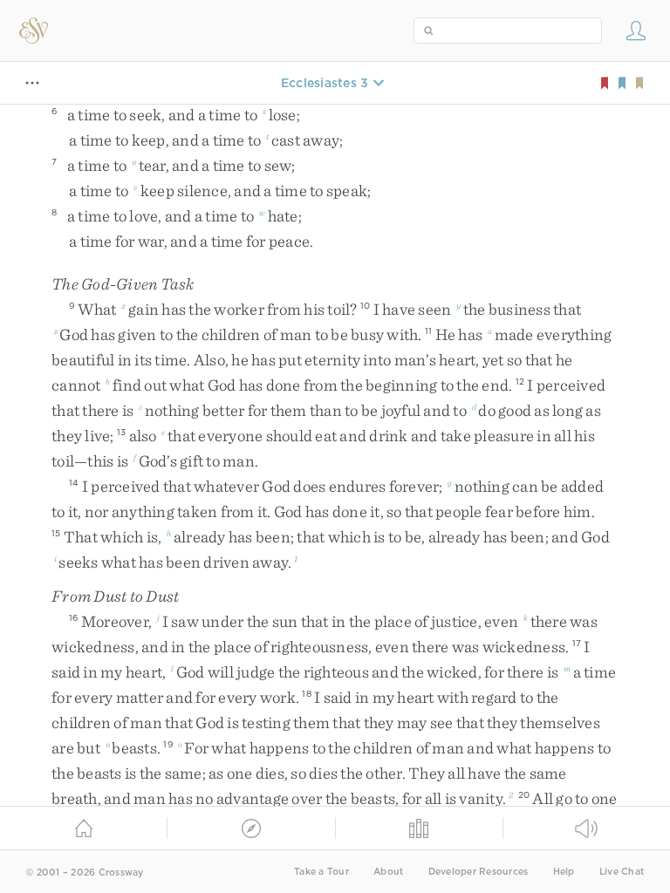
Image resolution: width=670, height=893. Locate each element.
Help (564, 871)
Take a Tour (321, 871)
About (388, 871)
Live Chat (621, 871)
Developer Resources (478, 871)
